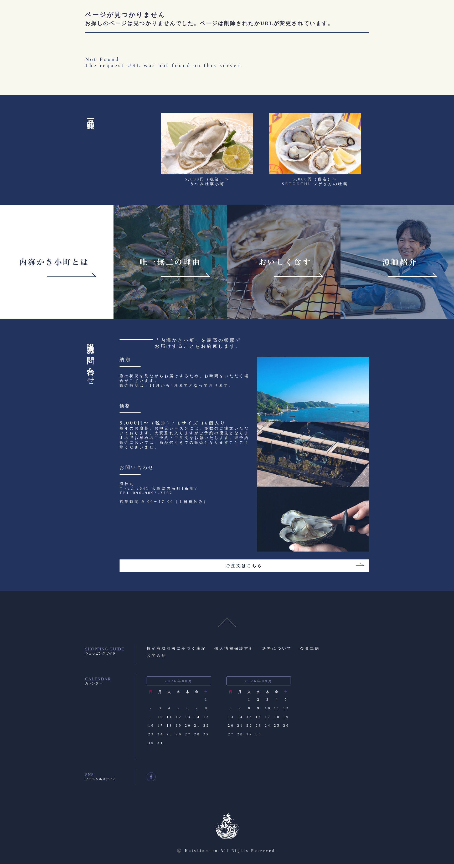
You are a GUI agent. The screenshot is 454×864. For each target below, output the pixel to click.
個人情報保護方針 (234, 648)
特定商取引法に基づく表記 (177, 648)
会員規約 (310, 648)
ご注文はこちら (244, 566)
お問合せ (157, 656)
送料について (277, 648)
